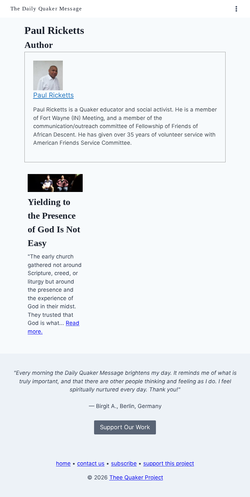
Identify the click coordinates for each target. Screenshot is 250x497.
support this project (168, 463)
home (63, 463)
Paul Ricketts (53, 95)
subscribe (124, 463)
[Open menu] (236, 9)
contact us (90, 463)
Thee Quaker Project (136, 477)
